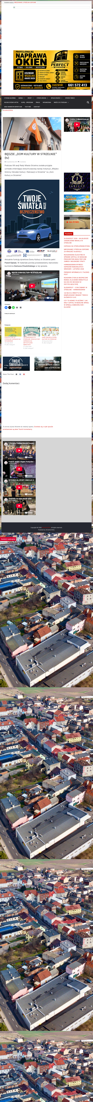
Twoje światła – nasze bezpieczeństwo (16, 366)
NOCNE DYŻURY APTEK (11, 102)
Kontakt (37, 107)
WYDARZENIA (47, 102)
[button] (24, 98)
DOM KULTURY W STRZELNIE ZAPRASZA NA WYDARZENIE (13, 339)
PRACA (38, 102)
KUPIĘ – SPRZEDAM (27, 102)
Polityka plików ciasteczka (65, 550)
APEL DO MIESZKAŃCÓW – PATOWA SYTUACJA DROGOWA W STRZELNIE (48, 365)
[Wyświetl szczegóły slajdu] (51, 28)
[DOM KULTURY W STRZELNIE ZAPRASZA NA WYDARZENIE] (13, 331)
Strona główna (10, 98)
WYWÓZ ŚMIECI (70, 98)
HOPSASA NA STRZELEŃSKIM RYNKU (77, 246)
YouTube (28, 107)
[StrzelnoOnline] (7, 110)
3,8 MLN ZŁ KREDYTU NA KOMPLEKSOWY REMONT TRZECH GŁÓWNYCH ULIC (76, 295)
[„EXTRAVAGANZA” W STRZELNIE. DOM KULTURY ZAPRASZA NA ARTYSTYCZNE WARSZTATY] (31, 331)
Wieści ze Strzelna (60, 102)
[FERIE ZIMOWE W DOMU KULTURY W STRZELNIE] (50, 331)
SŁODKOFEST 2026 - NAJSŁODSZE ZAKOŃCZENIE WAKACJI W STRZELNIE (76, 241)
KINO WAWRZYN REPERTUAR (13, 107)
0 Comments (22, 161)
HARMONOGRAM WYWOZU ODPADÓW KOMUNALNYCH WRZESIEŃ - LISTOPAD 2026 (74, 267)
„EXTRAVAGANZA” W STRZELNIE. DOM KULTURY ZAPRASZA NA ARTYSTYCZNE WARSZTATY (31, 341)
